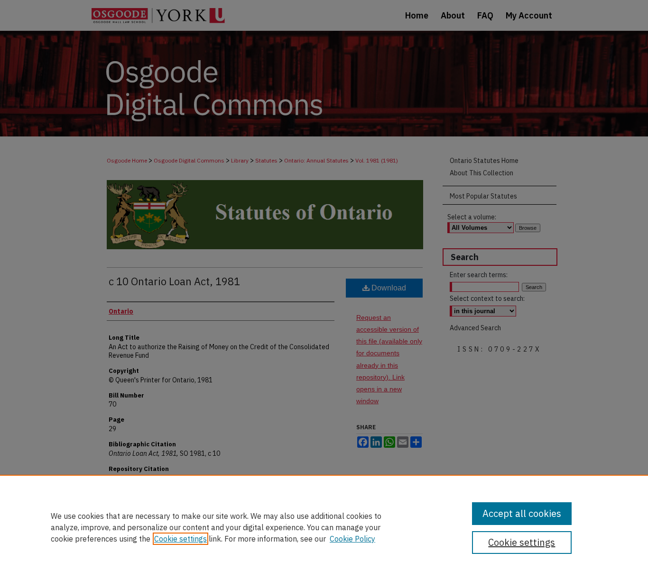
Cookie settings (180, 538)
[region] (324, 527)
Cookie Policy (352, 538)
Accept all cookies (521, 513)
